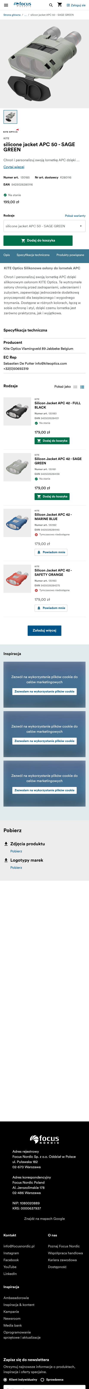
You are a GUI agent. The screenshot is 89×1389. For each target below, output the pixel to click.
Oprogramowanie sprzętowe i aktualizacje (22, 1335)
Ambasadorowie (16, 1298)
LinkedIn (10, 1274)
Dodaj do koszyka (41, 240)
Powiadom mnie (54, 552)
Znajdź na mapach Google (44, 1219)
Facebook (11, 1260)
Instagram (11, 1253)
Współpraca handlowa (65, 1253)
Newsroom (12, 1318)
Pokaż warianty (75, 216)
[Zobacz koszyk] (59, 5)
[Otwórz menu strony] (8, 5)
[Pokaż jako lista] (82, 387)
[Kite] (11, 131)
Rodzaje (8, 215)
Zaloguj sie (78, 5)
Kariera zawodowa (62, 1260)
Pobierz (16, 851)
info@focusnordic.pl (19, 1246)
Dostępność (57, 1267)
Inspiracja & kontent (18, 1305)
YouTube (9, 1267)
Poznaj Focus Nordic (64, 1246)
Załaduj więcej (44, 630)
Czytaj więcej (13, 167)
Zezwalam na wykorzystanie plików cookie (44, 691)
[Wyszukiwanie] (51, 5)
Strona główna (12, 15)
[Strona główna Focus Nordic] (22, 5)
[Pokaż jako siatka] (75, 387)
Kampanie (11, 1312)
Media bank (12, 1325)
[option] (10, 117)
